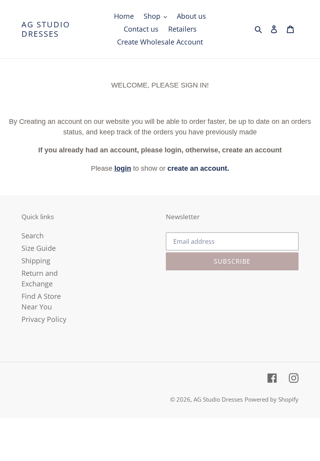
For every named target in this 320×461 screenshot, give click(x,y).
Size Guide (38, 248)
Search (32, 235)
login (122, 168)
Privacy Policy (43, 319)
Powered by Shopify (272, 399)
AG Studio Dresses (45, 29)
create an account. (198, 168)
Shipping (35, 260)
